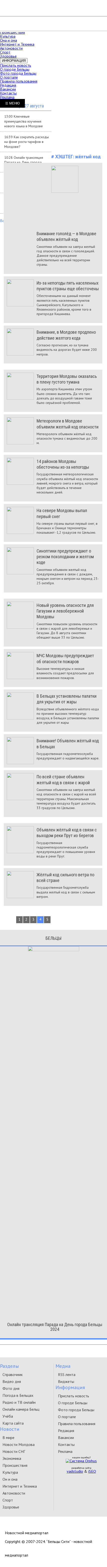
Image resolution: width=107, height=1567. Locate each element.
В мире (8, 1437)
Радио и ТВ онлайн (19, 1402)
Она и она (8, 40)
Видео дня (11, 1381)
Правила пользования (18, 81)
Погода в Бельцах (17, 1395)
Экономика (11, 1458)
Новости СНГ (13, 1451)
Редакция (8, 85)
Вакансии (8, 89)
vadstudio (75, 1471)
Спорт (5, 52)
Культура (7, 36)
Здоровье (8, 56)
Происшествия (12, 32)
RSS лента (66, 1374)
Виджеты (66, 1381)
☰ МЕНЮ (12, 103)
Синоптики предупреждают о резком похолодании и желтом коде (65, 556)
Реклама (7, 97)
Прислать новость (15, 65)
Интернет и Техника (17, 44)
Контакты (8, 93)
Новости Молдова (18, 1444)
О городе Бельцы (14, 69)
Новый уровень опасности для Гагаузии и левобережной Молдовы (65, 611)
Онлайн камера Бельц (20, 1409)
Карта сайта (13, 1423)
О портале (9, 77)
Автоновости (11, 48)
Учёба (7, 1416)
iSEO (92, 1471)
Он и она (9, 1479)
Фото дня (10, 1388)
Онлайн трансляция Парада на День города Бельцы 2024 (54, 1327)
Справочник (12, 1374)
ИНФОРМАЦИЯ (14, 61)
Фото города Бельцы (18, 73)
